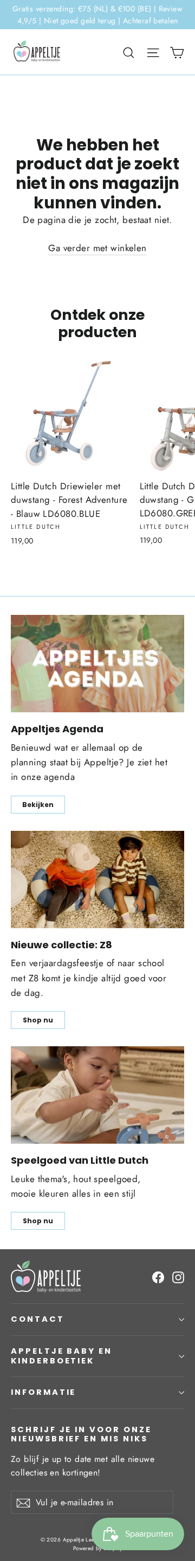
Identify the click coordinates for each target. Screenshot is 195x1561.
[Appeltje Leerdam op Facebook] (158, 1276)
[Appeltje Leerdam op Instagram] (178, 1276)
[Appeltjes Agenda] (97, 663)
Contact (37, 1319)
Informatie (43, 1392)
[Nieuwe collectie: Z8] (97, 879)
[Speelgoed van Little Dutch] (97, 1095)
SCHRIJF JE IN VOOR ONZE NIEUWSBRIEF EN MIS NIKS (81, 1434)
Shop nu (38, 1020)
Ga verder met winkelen (97, 247)
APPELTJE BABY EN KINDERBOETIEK (61, 1356)
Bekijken (38, 804)
